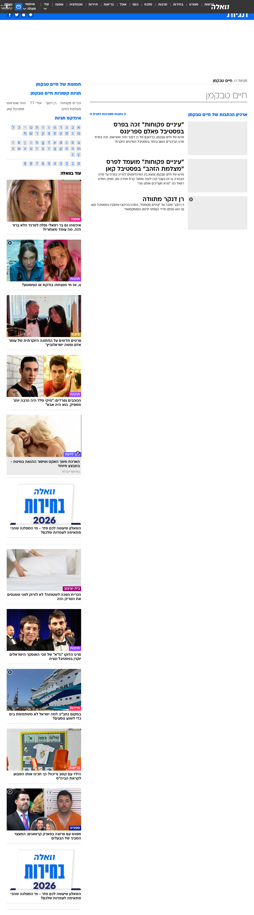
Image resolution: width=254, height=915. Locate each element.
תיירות (93, 4)
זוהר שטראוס (16, 103)
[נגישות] (7, 6)
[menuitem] (190, 6)
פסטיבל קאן (15, 109)
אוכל (123, 4)
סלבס (148, 4)
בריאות (109, 4)
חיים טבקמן (222, 81)
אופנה (59, 4)
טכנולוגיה (76, 4)
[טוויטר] (17, 15)
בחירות (178, 4)
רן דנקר (51, 103)
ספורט (193, 4)
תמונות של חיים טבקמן (58, 85)
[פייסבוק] (10, 15)
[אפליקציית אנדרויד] (31, 15)
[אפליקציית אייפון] (24, 15)
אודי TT (36, 103)
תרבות (162, 4)
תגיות (242, 81)
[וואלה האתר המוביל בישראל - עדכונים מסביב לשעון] (220, 6)
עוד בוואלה (71, 174)
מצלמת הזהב (71, 109)
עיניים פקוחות (71, 103)
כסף (135, 4)
